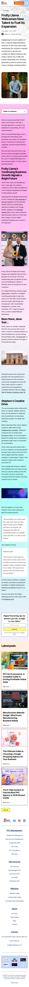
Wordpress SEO (14, 881)
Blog (14, 921)
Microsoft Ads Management (14, 839)
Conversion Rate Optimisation (14, 901)
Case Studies (14, 917)
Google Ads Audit (14, 843)
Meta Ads (14, 854)
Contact (14, 924)
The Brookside (20, 337)
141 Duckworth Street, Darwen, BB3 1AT (14, 937)
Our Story (14, 913)
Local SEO (14, 877)
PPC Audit (14, 846)
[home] (4, 3)
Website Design (14, 893)
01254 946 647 (14, 941)
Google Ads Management (14, 835)
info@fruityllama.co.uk (14, 945)
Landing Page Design (14, 897)
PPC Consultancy (14, 850)
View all (5, 810)
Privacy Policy (14, 982)
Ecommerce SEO (14, 874)
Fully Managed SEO (14, 870)
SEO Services (14, 866)
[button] (26, 3)
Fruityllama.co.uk (8, 599)
